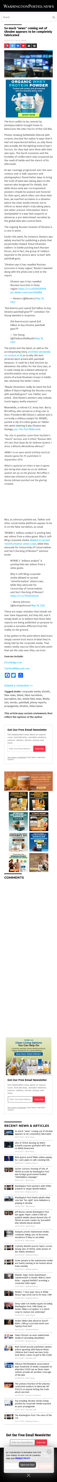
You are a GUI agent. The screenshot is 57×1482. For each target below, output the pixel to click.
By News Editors (32, 1163)
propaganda (11, 706)
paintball (24, 702)
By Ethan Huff (31, 1358)
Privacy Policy (22, 1458)
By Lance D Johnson (33, 1395)
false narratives (33, 695)
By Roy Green (31, 1341)
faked (20, 695)
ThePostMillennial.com (17, 668)
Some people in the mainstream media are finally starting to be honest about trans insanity (34, 1263)
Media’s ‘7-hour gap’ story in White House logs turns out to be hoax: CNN (33, 1293)
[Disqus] (28, 920)
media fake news (31, 698)
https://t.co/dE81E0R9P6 (32, 288)
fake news (10, 695)
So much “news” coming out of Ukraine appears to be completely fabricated (34, 1132)
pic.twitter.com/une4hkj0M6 (26, 292)
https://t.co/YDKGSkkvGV (24, 595)
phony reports (38, 702)
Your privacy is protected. (16, 757)
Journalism (10, 698)
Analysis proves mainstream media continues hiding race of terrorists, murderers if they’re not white (32, 1235)
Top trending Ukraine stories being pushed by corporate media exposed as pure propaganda (33, 1404)
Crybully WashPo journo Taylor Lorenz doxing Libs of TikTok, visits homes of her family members (33, 1249)
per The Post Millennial (27, 429)
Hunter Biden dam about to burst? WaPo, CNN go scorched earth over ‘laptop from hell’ (32, 1324)
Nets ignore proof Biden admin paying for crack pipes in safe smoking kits (33, 1158)
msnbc (13, 702)
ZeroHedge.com (13, 662)
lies (19, 698)
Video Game (36, 706)
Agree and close (27, 1465)
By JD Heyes (30, 1137)
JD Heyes (22, 40)
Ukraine (23, 706)
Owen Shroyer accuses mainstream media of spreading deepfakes (32, 1336)
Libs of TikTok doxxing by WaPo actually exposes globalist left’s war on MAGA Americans (32, 1146)
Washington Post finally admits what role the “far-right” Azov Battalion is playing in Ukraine (32, 1200)
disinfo (46, 691)
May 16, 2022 (38, 605)
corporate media (31, 691)
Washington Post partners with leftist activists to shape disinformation (33, 1187)
